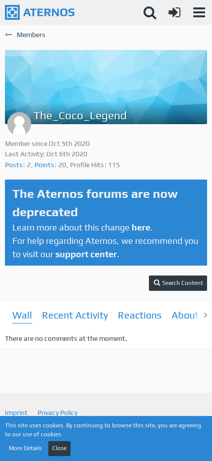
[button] (199, 12)
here (141, 227)
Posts (14, 165)
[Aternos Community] (39, 12)
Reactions (140, 315)
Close (59, 448)
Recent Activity (75, 315)
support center (86, 254)
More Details (25, 448)
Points (44, 165)
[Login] (174, 12)
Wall (22, 315)
